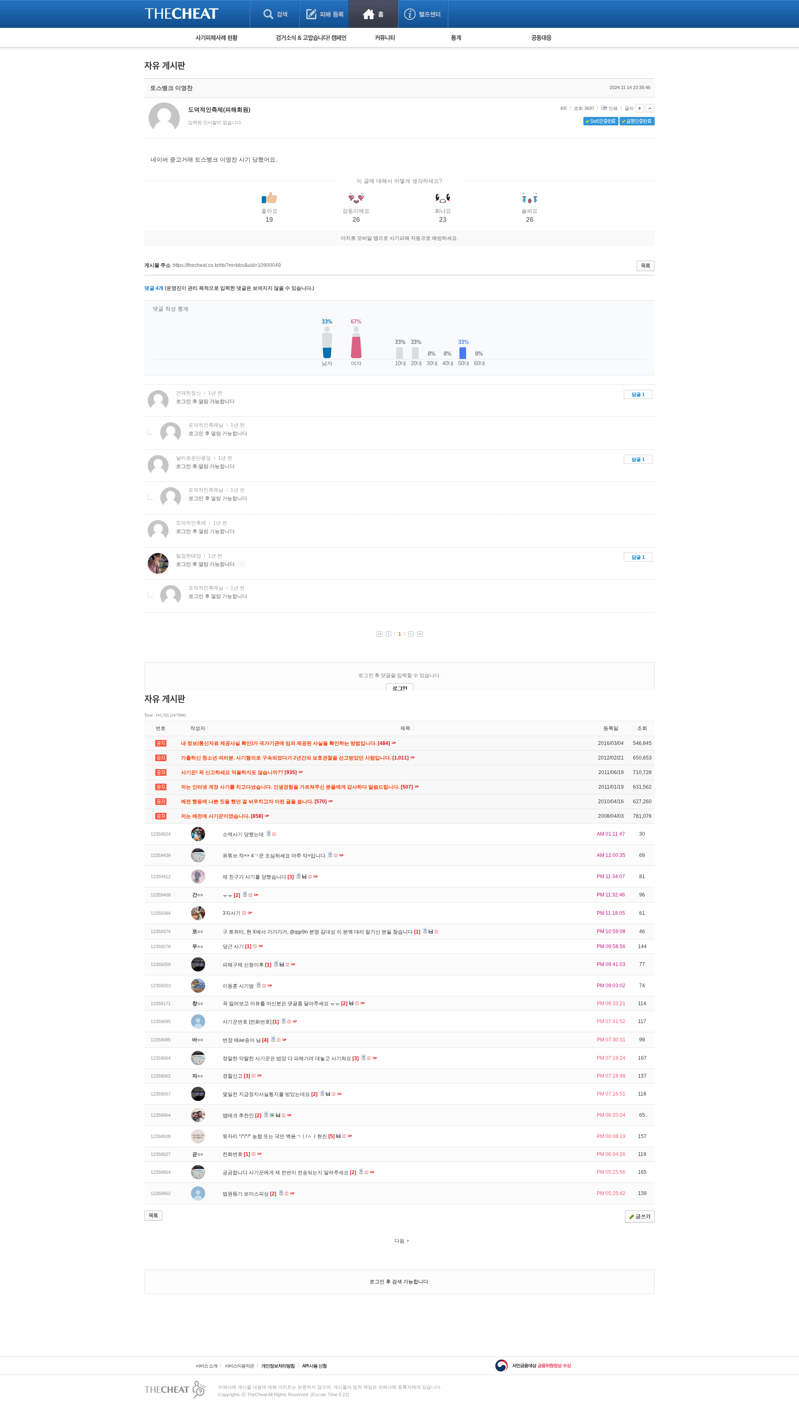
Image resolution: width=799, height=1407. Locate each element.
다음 (399, 1241)
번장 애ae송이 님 (245, 1040)
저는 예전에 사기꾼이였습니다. (222, 816)
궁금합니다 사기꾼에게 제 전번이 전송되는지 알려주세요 (289, 1172)
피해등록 (324, 14)
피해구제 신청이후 (247, 965)
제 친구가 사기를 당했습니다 (258, 877)
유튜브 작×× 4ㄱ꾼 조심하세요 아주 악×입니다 (275, 856)
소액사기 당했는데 (244, 834)
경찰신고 (236, 1076)
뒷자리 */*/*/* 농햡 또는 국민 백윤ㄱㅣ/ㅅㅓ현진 (279, 1136)
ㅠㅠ (231, 895)
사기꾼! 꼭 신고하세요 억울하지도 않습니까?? (239, 772)
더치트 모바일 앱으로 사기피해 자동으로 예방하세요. (399, 238)
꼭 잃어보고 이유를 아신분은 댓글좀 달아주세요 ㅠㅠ (285, 1003)
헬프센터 (423, 14)
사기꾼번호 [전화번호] (251, 1022)
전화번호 (236, 1154)
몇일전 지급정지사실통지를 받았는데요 (270, 1094)
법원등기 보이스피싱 (249, 1194)
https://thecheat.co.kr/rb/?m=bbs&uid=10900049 (227, 265)
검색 (274, 14)
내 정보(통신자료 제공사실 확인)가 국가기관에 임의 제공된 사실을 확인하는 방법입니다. (286, 743)
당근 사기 (237, 946)
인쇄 (613, 108)
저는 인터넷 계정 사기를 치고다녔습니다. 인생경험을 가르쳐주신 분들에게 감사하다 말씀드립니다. (297, 787)
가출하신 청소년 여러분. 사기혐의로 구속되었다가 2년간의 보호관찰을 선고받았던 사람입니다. (295, 758)
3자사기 (232, 913)
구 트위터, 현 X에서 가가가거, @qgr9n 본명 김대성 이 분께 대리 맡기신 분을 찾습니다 (321, 932)
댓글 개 (154, 288)
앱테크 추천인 (242, 1115)
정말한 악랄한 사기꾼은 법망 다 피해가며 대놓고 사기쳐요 (291, 1058)
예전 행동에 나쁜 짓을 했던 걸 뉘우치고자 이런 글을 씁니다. (254, 801)
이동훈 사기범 (239, 986)
